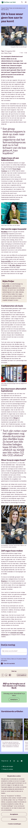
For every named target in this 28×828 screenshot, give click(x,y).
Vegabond (4, 488)
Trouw (3, 356)
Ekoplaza (4, 581)
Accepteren (14, 814)
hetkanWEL (6, 286)
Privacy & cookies (8, 769)
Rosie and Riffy (6, 261)
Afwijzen (14, 819)
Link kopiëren (21, 675)
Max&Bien (4, 231)
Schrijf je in (14, 699)
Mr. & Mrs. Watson (15, 265)
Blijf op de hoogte (8, 766)
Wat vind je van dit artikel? (9, 651)
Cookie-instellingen (14, 824)
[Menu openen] (26, 2)
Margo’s (16, 418)
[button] (26, 737)
